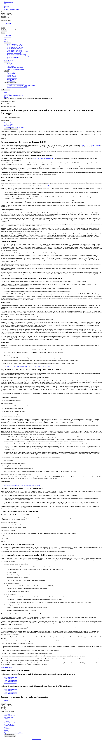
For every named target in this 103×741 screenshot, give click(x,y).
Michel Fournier (11, 81)
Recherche (6, 6)
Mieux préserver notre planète (14, 50)
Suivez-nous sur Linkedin (10, 681)
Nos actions (7, 42)
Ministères (7, 61)
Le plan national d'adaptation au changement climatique (21, 85)
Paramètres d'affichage (10, 736)
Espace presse (7, 23)
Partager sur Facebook (9, 123)
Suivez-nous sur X (8, 678)
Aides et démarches (9, 60)
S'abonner (6, 700)
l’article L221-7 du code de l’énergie (91, 145)
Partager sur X (7, 125)
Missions (9, 63)
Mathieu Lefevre (11, 79)
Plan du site (7, 721)
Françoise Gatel (11, 73)
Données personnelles (9, 725)
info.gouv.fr (7, 714)
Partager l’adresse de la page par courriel (14, 127)
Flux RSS (6, 731)
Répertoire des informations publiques (13, 733)
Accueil (6, 92)
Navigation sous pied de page (11, 9)
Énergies (6, 97)
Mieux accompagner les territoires (15, 44)
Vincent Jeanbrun (11, 76)
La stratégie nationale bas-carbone (15, 84)
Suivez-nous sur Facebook (10, 677)
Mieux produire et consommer (14, 48)
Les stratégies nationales (10, 82)
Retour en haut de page (6, 667)
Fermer (3, 27)
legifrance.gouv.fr (8, 717)
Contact (6, 730)
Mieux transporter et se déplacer (15, 47)
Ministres (7, 70)
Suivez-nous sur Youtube (10, 683)
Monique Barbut (11, 72)
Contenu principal (8, 2)
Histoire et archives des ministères (15, 69)
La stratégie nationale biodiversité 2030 (17, 87)
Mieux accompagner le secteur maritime (17, 58)
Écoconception (7, 728)
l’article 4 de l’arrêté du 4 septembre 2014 (43, 158)
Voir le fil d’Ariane (5, 89)
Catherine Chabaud (12, 78)
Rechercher (7, 7)
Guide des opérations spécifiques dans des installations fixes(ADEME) (22, 485)
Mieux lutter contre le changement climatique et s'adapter (21, 56)
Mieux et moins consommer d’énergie (16, 54)
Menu (5, 3)
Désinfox (6, 41)
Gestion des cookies (9, 734)
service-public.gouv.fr (9, 715)
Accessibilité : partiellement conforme (13, 722)
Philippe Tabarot (11, 75)
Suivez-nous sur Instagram (10, 680)
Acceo (5, 727)
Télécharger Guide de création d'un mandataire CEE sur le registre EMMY (27, 366)
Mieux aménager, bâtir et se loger (15, 45)
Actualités (6, 39)
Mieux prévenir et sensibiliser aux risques (17, 51)
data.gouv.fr (7, 718)
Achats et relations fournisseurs (15, 67)
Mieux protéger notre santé (14, 53)
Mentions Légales (8, 724)
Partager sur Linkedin (9, 124)
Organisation (10, 64)
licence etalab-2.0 (36, 739)
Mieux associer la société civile (15, 57)
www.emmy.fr (45, 185)
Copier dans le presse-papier (11, 128)
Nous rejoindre (7, 25)
